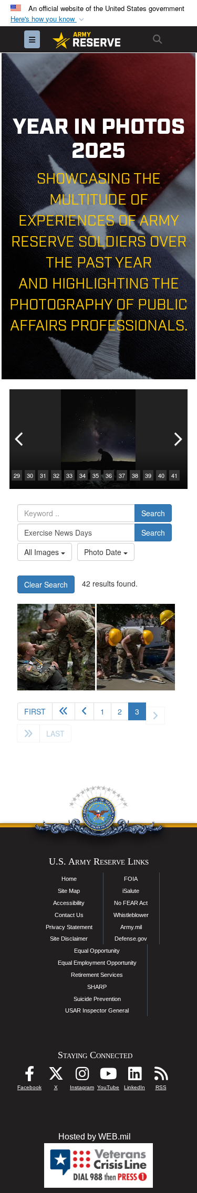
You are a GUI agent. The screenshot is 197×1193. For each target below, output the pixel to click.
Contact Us (69, 915)
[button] (48, 19)
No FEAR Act (131, 903)
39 (148, 475)
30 (30, 475)
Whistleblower (131, 915)
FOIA (131, 879)
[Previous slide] (19, 439)
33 (69, 475)
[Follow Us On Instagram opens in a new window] (82, 1076)
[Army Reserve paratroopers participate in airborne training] (56, 647)
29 (17, 475)
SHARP (97, 987)
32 (56, 475)
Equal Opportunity (97, 950)
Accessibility (69, 903)
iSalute (130, 891)
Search (153, 513)
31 (43, 475)
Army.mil (131, 927)
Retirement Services (97, 975)
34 (82, 475)
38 (135, 475)
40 (161, 475)
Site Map (69, 891)
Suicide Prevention (97, 999)
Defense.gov (131, 938)
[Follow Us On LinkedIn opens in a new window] (134, 1076)
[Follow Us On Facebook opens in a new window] (29, 1076)
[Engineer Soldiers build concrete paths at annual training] (135, 647)
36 (109, 475)
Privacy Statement (69, 927)
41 (174, 475)
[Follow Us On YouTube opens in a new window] (108, 1076)
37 (122, 475)
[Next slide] (177, 439)
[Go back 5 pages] (63, 711)
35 (95, 475)
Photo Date (103, 552)
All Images (42, 552)
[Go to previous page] (84, 711)
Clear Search (46, 584)
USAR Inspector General (97, 1010)
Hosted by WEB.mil (94, 1136)
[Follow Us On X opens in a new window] (56, 1076)
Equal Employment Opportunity (97, 963)
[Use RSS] (161, 1076)
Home (69, 879)
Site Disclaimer (69, 938)
